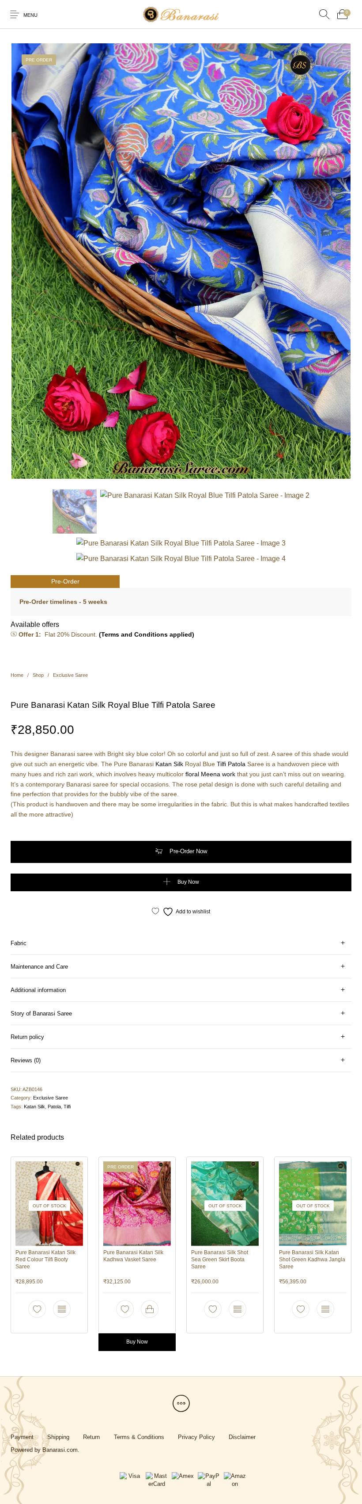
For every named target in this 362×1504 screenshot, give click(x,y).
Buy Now (188, 882)
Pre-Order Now (188, 851)
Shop (38, 675)
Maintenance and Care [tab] (39, 966)
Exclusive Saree (70, 675)
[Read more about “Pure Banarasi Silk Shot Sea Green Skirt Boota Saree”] (237, 1309)
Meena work (218, 774)
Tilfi (221, 763)
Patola (236, 763)
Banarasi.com (60, 1450)
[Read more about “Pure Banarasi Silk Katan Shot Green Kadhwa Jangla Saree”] (325, 1309)
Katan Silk (169, 763)
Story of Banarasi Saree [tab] (41, 1013)
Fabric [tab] (18, 943)
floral (192, 774)
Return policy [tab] (27, 1037)
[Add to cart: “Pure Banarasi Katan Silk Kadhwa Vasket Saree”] (149, 1309)
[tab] (181, 943)
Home (17, 675)
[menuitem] (22, 1437)
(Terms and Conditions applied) (146, 634)
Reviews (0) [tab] (26, 1060)
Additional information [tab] (38, 990)
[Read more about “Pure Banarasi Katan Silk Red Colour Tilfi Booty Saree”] (62, 1309)
